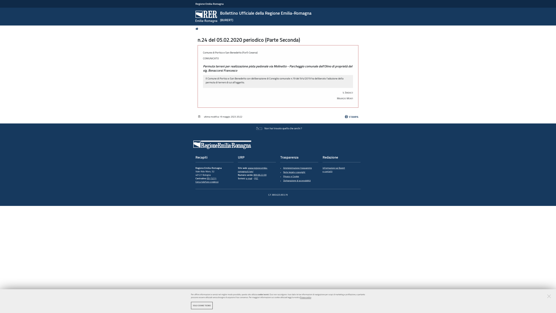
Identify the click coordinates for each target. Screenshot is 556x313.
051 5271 (211, 178)
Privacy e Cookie (291, 176)
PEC (256, 178)
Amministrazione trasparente (297, 168)
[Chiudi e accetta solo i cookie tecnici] (549, 296)
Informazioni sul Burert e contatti (334, 169)
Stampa (353, 117)
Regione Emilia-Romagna (209, 4)
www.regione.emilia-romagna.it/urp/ (253, 169)
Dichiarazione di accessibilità (297, 180)
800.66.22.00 (260, 175)
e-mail (249, 178)
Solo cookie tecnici (202, 305)
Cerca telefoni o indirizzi (206, 182)
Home (197, 29)
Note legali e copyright (294, 172)
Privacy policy (305, 297)
